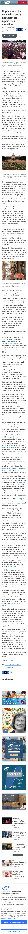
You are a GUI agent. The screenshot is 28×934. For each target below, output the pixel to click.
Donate (23, 2)
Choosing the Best (7, 343)
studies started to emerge (10, 447)
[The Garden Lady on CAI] (14, 720)
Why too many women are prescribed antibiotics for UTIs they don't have (19, 862)
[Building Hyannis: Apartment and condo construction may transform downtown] (14, 801)
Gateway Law (12, 566)
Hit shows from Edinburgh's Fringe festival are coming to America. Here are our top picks (19, 822)
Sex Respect (14, 341)
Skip (14, 926)
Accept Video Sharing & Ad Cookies (14, 922)
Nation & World (10, 667)
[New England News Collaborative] (14, 777)
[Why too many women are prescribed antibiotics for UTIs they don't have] (7, 863)
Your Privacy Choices (14, 931)
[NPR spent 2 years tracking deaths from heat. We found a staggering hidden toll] (7, 873)
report (15, 362)
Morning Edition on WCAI (13, 664)
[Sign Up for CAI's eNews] (14, 749)
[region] (14, 909)
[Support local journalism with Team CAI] (14, 698)
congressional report (16, 457)
